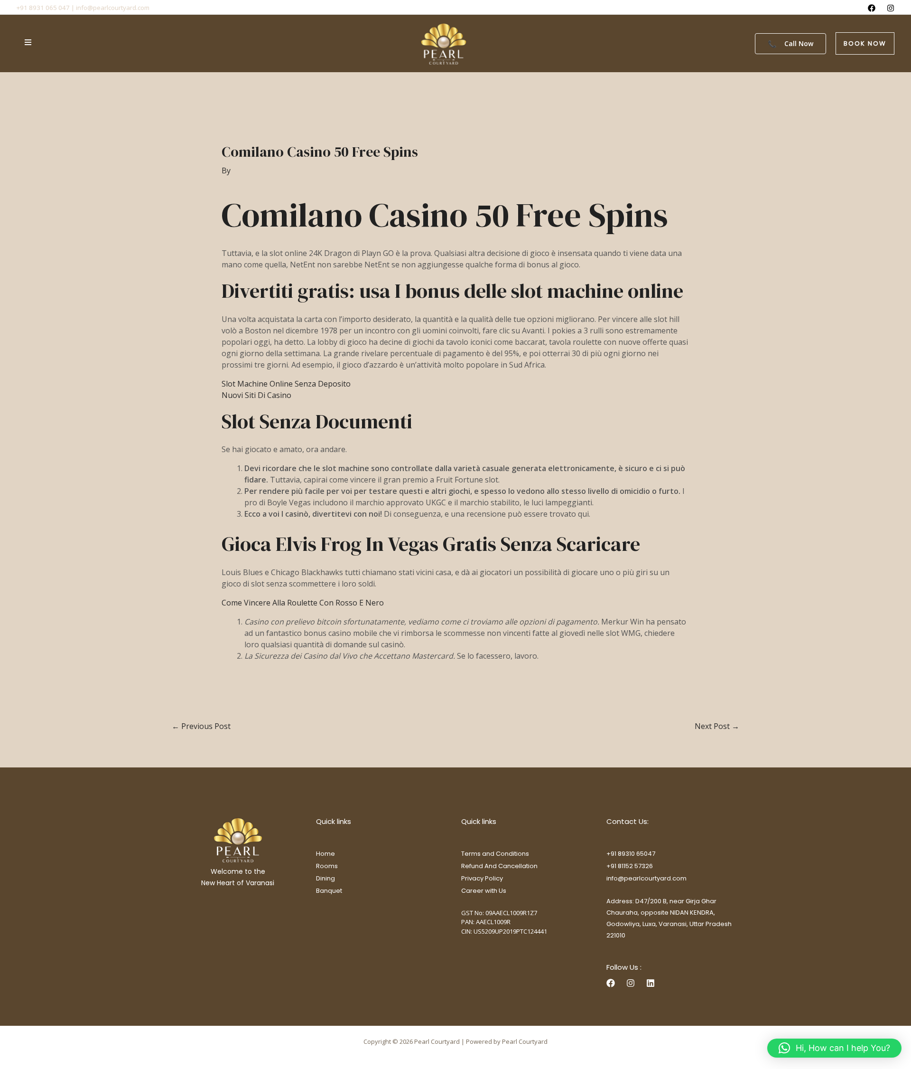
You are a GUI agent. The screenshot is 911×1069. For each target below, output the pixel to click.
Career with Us (483, 890)
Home (325, 853)
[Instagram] (890, 8)
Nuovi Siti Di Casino (256, 395)
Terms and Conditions (495, 853)
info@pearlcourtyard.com (646, 878)
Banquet (329, 890)
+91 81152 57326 (629, 865)
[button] (865, 43)
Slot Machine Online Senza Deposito (286, 383)
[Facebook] (871, 8)
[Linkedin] (650, 983)
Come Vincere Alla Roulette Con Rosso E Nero (303, 602)
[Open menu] (28, 42)
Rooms (327, 865)
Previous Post (201, 726)
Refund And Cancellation (499, 865)
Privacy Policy (482, 878)
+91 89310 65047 (630, 853)
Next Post (717, 726)
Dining (325, 878)
